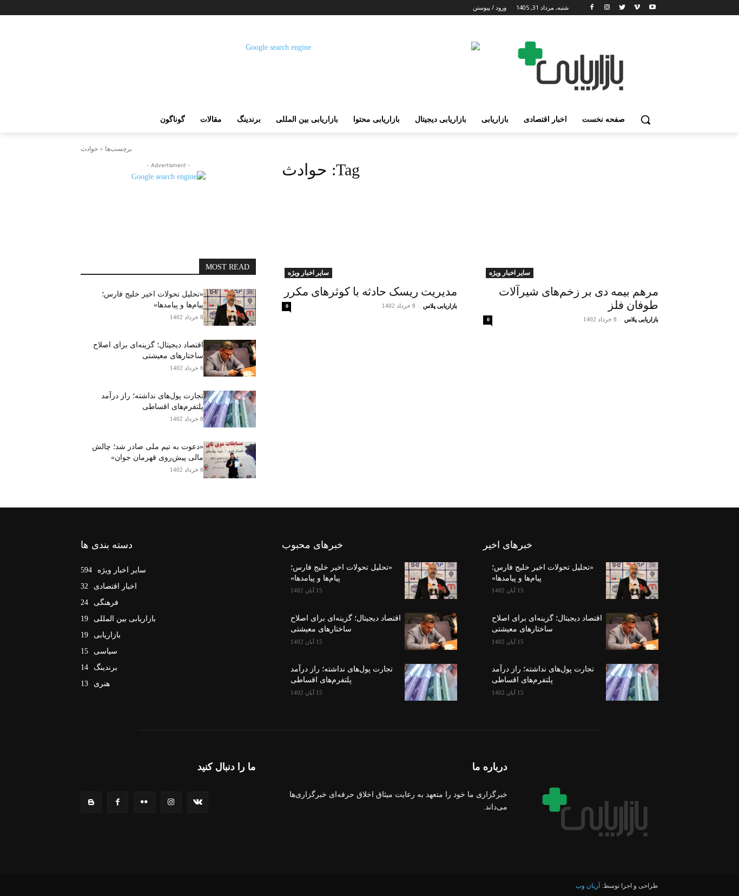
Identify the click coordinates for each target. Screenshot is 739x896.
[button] (645, 120)
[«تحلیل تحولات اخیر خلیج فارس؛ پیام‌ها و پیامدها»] (229, 307)
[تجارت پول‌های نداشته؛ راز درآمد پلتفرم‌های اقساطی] (229, 409)
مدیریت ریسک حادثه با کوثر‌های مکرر (370, 291)
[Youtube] (652, 8)
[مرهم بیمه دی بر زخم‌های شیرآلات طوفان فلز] (570, 234)
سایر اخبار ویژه (509, 272)
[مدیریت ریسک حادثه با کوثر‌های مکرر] (369, 234)
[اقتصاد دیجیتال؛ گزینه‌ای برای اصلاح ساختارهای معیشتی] (229, 358)
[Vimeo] (637, 8)
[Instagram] (607, 8)
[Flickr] (144, 802)
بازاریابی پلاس (641, 319)
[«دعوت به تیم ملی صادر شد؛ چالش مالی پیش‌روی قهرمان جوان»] (229, 460)
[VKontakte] (197, 802)
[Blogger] (91, 802)
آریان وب (588, 886)
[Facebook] (592, 8)
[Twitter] (622, 8)
